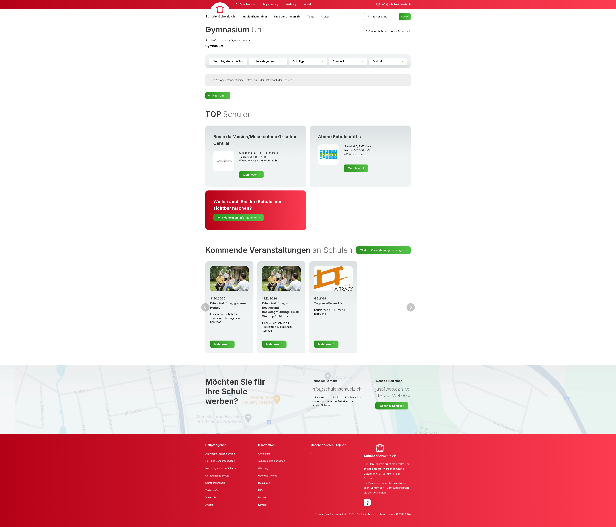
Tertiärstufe (211, 490)
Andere (209, 504)
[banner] (220, 10)
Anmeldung (264, 453)
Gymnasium (238, 40)
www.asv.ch (359, 154)
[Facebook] (367, 502)
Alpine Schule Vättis (339, 136)
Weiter (410, 307)
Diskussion (264, 482)
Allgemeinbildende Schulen (220, 453)
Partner (262, 497)
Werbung (291, 4)
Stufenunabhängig (215, 482)
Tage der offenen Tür (287, 16)
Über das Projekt (267, 475)
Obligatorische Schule (217, 475)
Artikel (325, 16)
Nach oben (219, 95)
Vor (205, 307)
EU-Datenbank (243, 4)
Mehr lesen (250, 174)
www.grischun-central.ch (262, 160)
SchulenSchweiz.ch (216, 40)
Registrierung (270, 4)
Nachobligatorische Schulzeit (221, 468)
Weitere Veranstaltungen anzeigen (382, 250)
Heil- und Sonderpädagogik (220, 460)
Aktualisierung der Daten (271, 460)
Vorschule (210, 497)
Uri (249, 40)
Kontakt (308, 4)
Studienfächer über (254, 16)
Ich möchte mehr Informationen (237, 217)
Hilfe (260, 490)
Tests (310, 16)
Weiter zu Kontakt (391, 405)
